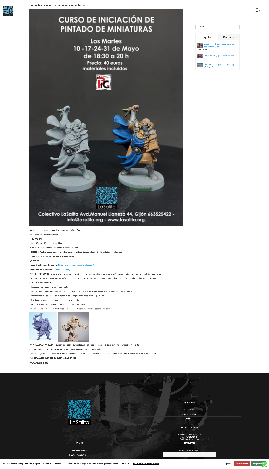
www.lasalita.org (63, 269)
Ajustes (228, 463)
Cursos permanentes (79, 450)
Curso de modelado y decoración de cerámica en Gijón (219, 45)
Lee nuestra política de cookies (146, 463)
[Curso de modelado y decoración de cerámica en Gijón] (200, 44)
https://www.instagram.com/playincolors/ (76, 265)
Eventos (189, 419)
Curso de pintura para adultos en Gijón (220, 64)
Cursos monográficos (80, 455)
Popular (206, 37)
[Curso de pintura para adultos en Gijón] (200, 64)
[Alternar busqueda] (257, 10)
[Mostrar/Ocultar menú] (264, 11)
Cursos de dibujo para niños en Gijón (219, 55)
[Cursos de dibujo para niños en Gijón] (200, 55)
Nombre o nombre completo (189, 450)
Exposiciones (189, 410)
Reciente (228, 37)
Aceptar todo (258, 463)
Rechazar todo (242, 463)
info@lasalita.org (192, 439)
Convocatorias (189, 414)
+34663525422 (192, 437)
